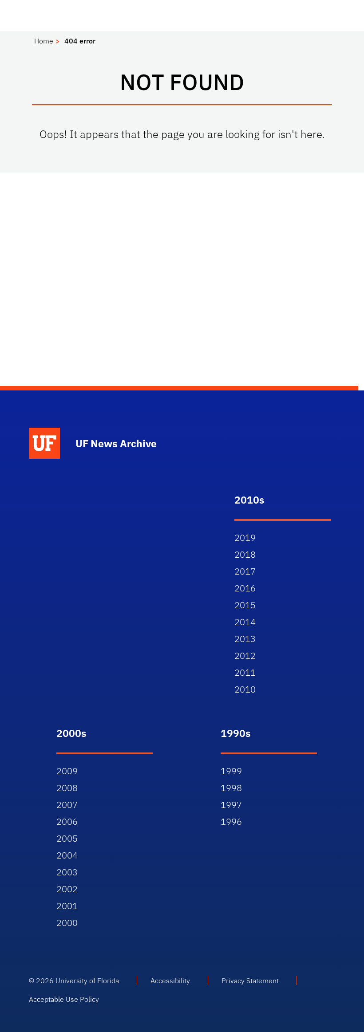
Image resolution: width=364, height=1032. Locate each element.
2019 (245, 538)
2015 (245, 605)
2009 (67, 771)
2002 (67, 889)
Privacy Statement (250, 980)
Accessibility (170, 980)
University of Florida (87, 980)
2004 (67, 855)
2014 (245, 622)
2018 (245, 554)
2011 (245, 672)
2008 (67, 788)
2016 (245, 588)
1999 (231, 771)
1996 (231, 821)
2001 (67, 906)
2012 (245, 656)
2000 (67, 923)
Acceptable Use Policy (64, 999)
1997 (231, 805)
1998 (231, 788)
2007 (67, 805)
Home (43, 40)
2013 (245, 639)
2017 (245, 571)
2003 (67, 872)
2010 (245, 689)
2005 (67, 838)
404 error (79, 40)
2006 (67, 821)
